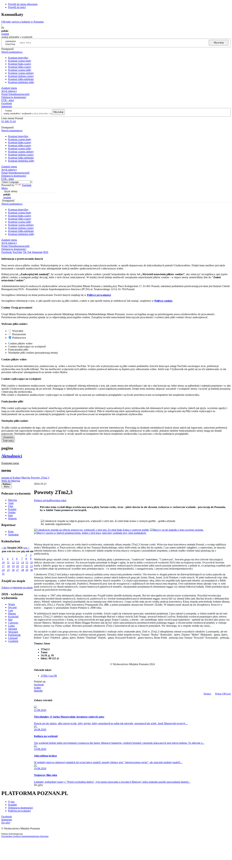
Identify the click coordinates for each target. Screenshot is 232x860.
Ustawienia (8, 437)
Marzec (12, 613)
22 (26, 566)
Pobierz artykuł (42, 500)
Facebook (6, 103)
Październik (14, 634)
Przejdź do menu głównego (23, 4)
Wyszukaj (219, 42)
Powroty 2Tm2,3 (40, 477)
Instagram (6, 106)
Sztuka (11, 512)
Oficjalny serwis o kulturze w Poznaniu (22, 21)
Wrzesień (13, 631)
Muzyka (25, 477)
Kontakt (12, 804)
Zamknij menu (9, 88)
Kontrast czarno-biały (19, 60)
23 (31, 566)
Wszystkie (17, 330)
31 (3, 573)
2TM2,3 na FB (49, 675)
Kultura (17, 477)
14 (22, 562)
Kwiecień (13, 616)
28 (22, 570)
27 (17, 570)
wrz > (26, 547)
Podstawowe (19, 337)
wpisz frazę (13, 42)
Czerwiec (13, 622)
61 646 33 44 (8, 121)
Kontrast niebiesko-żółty (21, 82)
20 (17, 566)
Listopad (12, 638)
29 (26, 570)
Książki (12, 509)
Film (10, 506)
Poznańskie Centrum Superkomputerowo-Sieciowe (25, 836)
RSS (45, 252)
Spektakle (13, 534)
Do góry (38, 784)
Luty (10, 610)
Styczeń (12, 607)
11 (8, 562)
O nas (11, 801)
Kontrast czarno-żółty (19, 70)
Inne (10, 515)
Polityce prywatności (99, 295)
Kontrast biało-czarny (19, 63)
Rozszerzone (19, 334)
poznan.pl (6, 477)
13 (17, 562)
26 (13, 570)
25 (8, 570)
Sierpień (12, 628)
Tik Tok (27, 252)
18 (8, 566)
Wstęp (11, 604)
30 (31, 570)
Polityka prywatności (19, 810)
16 (31, 562)
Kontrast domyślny (18, 57)
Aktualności (11, 456)
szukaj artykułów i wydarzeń (17, 113)
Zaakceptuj (8, 440)
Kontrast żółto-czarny (19, 66)
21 (22, 566)
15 (26, 562)
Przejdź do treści (17, 7)
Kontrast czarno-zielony (21, 73)
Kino (11, 531)
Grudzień (13, 641)
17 (3, 566)
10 (3, 562)
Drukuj (207, 693)
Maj (10, 619)
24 (3, 570)
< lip (3, 547)
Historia (12, 518)
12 (13, 562)
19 (13, 566)
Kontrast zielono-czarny (21, 76)
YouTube (17, 252)
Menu (4, 188)
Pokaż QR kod (223, 693)
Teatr (11, 503)
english (5, 33)
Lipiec (11, 625)
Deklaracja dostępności (20, 807)
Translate (26, 185)
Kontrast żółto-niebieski (21, 79)
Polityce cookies (163, 300)
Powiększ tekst (58, 500)
